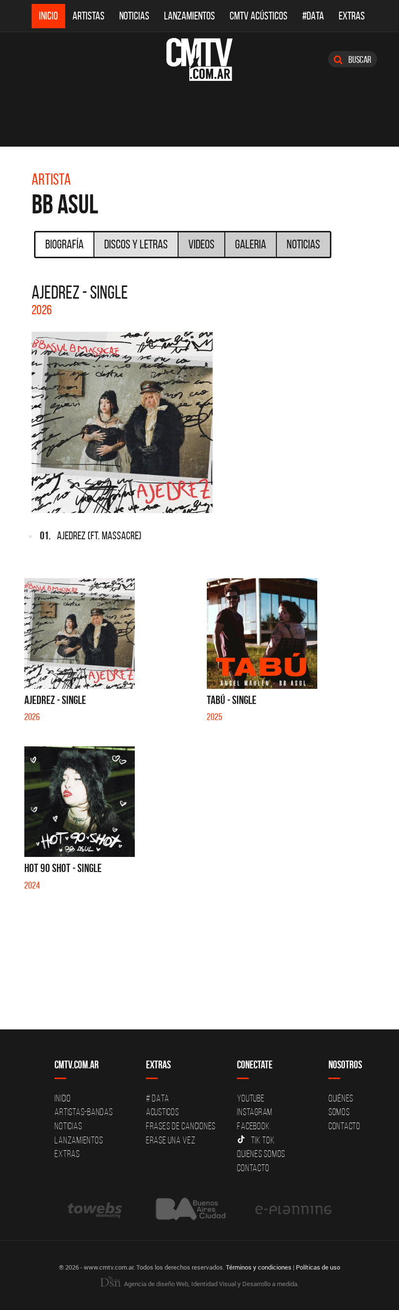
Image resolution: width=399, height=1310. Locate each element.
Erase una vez (171, 1140)
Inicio (48, 16)
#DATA (313, 16)
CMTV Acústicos (259, 16)
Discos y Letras (136, 244)
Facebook (253, 1125)
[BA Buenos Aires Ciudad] (189, 1209)
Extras (352, 16)
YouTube (250, 1098)
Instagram (254, 1111)
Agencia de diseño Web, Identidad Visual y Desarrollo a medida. (211, 1283)
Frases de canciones (181, 1125)
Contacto (253, 1167)
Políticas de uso (318, 1267)
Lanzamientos (189, 16)
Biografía (64, 244)
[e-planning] (293, 1209)
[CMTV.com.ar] (199, 59)
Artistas (89, 16)
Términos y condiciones (258, 1267)
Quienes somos (261, 1153)
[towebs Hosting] (95, 1209)
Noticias (134, 16)
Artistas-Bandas (83, 1111)
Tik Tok (262, 1140)
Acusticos (162, 1111)
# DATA (157, 1098)
